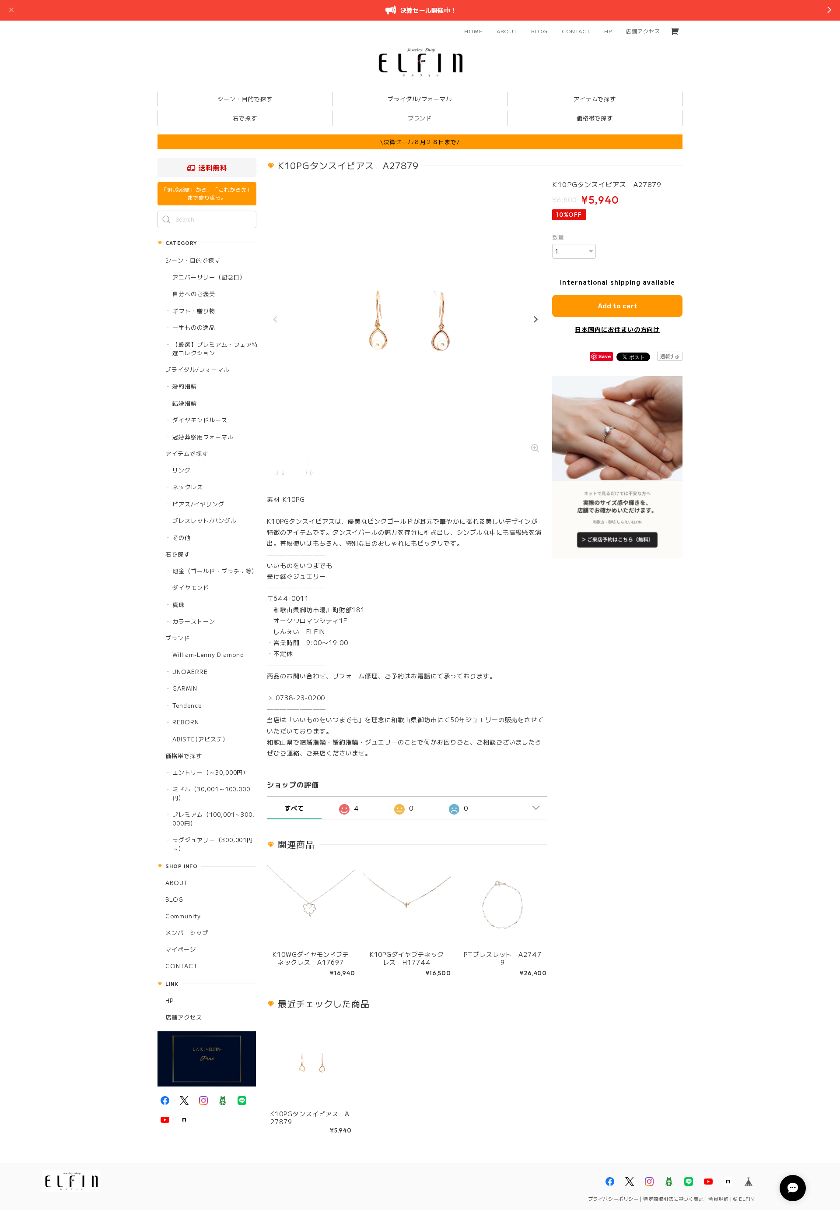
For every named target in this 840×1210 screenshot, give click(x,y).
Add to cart (617, 305)
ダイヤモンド (190, 587)
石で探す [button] (245, 118)
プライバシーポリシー (613, 1198)
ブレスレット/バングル (204, 520)
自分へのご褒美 (193, 293)
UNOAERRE (190, 671)
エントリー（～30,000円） (210, 772)
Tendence (187, 705)
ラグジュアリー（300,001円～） (212, 844)
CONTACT (576, 31)
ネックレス (187, 487)
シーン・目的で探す (192, 260)
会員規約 (718, 1198)
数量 (558, 237)
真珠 (178, 604)
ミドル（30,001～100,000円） (211, 793)
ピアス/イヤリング (198, 504)
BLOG (539, 31)
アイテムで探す (186, 453)
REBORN (185, 722)
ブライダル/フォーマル (197, 369)
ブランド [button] (420, 118)
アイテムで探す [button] (595, 99)
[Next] (535, 319)
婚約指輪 (184, 386)
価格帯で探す (183, 755)
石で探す (177, 554)
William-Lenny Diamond (208, 654)
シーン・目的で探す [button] (245, 99)
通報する (669, 356)
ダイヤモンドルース (200, 420)
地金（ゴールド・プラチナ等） (215, 571)
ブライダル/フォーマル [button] (420, 99)
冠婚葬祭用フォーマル (203, 437)
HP (608, 31)
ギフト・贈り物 (193, 311)
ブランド (177, 638)
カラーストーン (193, 621)
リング (181, 470)
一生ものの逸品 (193, 327)
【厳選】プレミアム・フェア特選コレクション (215, 348)
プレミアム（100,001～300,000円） (213, 818)
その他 (181, 537)
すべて (294, 808)
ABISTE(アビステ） (200, 739)
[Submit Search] (166, 219)
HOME (473, 31)
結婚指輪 (184, 403)
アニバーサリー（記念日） (209, 277)
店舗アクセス (643, 31)
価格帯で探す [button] (595, 118)
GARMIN (184, 688)
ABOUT (507, 31)
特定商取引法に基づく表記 (673, 1198)
